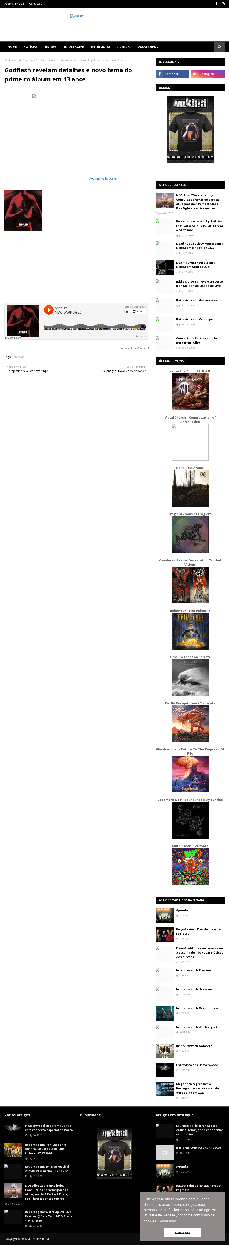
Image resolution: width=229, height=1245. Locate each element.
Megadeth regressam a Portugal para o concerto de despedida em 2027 (197, 1088)
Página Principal (14, 4)
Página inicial (12, 60)
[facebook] (216, 4)
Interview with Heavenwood (197, 989)
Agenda (182, 910)
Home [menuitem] (12, 47)
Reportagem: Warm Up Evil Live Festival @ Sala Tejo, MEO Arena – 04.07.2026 (200, 225)
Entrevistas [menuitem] (101, 47)
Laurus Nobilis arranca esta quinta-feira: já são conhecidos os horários (199, 1130)
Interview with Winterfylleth (198, 1027)
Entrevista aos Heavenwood (197, 300)
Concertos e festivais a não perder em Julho (196, 340)
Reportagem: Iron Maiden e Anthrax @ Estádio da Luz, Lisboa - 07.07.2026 (45, 1149)
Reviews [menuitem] (50, 47)
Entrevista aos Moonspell (195, 319)
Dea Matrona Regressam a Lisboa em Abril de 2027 (195, 264)
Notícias (28, 60)
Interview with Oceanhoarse (197, 1008)
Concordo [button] (182, 1233)
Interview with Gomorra (194, 1046)
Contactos (35, 4)
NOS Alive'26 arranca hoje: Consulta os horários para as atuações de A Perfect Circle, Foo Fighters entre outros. (197, 201)
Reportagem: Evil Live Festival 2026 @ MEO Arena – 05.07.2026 (47, 1168)
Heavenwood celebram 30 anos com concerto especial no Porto (49, 1128)
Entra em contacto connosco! (198, 1147)
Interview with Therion (193, 970)
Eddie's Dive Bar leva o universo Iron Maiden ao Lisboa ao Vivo (199, 283)
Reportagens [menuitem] (74, 47)
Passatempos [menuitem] (147, 47)
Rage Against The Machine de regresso (198, 931)
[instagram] (223, 4)
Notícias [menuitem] (30, 47)
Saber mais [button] (168, 1221)
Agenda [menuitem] (123, 47)
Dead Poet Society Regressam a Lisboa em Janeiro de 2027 (199, 245)
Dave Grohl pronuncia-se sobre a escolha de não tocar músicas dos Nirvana (199, 952)
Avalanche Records (103, 178)
